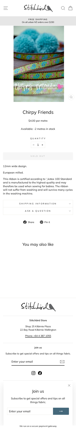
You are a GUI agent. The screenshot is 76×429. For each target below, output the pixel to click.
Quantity (38, 138)
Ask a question (38, 211)
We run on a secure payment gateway (38, 426)
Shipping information (38, 203)
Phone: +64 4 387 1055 (38, 335)
